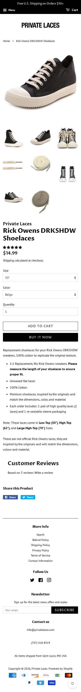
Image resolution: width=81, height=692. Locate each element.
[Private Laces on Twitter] (32, 581)
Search (40, 534)
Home (6, 41)
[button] (13, 247)
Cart (74, 10)
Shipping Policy (40, 545)
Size (5, 271)
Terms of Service (40, 555)
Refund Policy (40, 540)
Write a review (43, 473)
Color (6, 287)
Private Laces (39, 668)
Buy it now (40, 337)
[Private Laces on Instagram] (49, 581)
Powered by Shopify (61, 668)
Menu (11, 10)
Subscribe (65, 610)
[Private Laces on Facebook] (40, 581)
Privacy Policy (40, 550)
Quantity (8, 304)
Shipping (8, 260)
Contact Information (41, 561)
